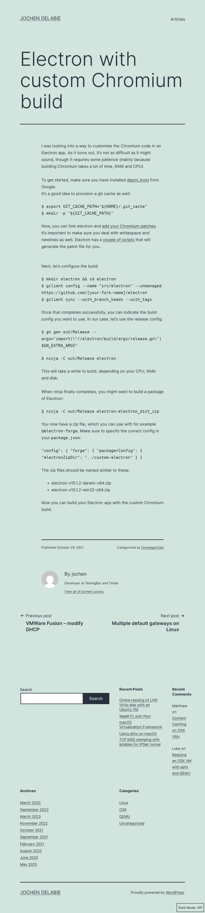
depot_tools (138, 180)
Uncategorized (152, 547)
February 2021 (32, 844)
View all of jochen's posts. (84, 591)
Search (26, 690)
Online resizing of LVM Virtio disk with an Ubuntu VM (138, 705)
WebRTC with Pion (135, 716)
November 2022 (34, 823)
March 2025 (30, 803)
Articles (178, 19)
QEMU (124, 816)
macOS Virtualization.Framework (140, 724)
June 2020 (29, 857)
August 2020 (31, 851)
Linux (123, 803)
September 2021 (34, 837)
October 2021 (31, 830)
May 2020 (28, 864)
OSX (123, 810)
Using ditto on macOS (138, 734)
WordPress (175, 892)
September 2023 (34, 810)
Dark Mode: (187, 908)
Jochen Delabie (40, 18)
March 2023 (30, 816)
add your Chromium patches (129, 226)
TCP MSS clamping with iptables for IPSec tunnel (140, 741)
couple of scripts (118, 239)
